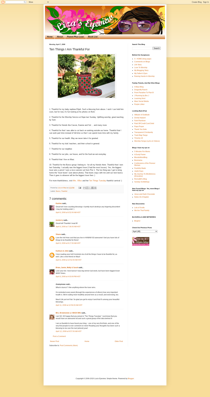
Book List (93, 36)
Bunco (58, 191)
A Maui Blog (139, 87)
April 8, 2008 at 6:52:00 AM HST (68, 212)
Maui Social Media (141, 101)
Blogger (131, 379)
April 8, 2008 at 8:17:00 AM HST (68, 243)
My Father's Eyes (140, 73)
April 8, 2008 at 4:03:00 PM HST (68, 277)
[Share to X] (89, 187)
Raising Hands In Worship (144, 76)
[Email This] (84, 187)
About (60, 36)
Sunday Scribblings (141, 182)
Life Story (138, 65)
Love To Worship (140, 68)
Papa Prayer (139, 126)
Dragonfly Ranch (140, 90)
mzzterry (59, 220)
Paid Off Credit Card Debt (144, 123)
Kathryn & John (62, 251)
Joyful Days (138, 171)
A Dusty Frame (140, 155)
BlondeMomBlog (140, 157)
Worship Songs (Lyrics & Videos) (147, 141)
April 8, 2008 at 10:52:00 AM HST (68, 260)
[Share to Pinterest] (95, 187)
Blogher (137, 221)
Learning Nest (139, 98)
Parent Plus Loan (75, 36)
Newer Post (54, 341)
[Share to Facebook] (92, 187)
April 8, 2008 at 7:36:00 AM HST (68, 227)
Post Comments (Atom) (69, 345)
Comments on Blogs (142, 62)
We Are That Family (141, 210)
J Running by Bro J (141, 96)
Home (50, 36)
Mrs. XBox (77, 181)
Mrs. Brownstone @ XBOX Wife (68, 313)
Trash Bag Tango (141, 135)
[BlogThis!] (87, 187)
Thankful (64, 191)
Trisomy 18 (138, 138)
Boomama (138, 160)
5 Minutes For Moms (142, 152)
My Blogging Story (141, 70)
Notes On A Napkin (141, 197)
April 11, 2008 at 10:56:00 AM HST (69, 305)
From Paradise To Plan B (144, 93)
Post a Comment (59, 336)
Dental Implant (140, 118)
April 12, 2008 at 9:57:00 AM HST (68, 331)
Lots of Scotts (139, 208)
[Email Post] (80, 188)
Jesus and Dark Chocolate (144, 194)
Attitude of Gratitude (142, 115)
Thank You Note (140, 129)
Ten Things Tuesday (97, 181)
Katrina (59, 203)
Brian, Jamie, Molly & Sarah (67, 268)
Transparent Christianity (143, 132)
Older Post (119, 341)
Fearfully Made (140, 168)
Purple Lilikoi (139, 104)
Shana (58, 234)
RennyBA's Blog (140, 179)
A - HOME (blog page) (142, 59)
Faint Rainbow (140, 121)
